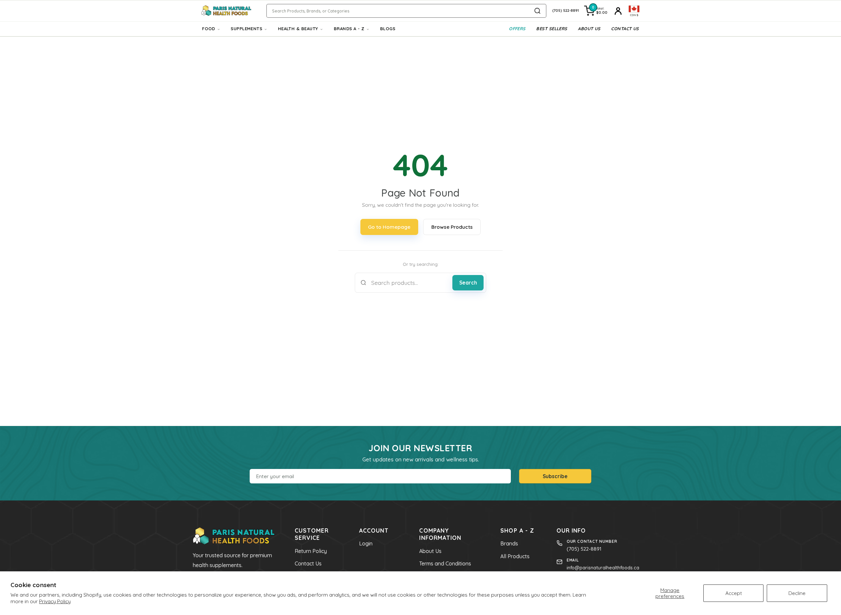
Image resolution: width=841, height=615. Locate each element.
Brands (509, 543)
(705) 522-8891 (584, 549)
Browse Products (452, 226)
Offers (517, 28)
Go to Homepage (389, 226)
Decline (797, 593)
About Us (589, 28)
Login (366, 543)
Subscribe (555, 476)
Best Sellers (551, 28)
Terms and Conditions (445, 563)
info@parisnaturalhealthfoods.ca (603, 568)
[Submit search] (537, 10)
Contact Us (625, 28)
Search (468, 282)
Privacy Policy (55, 601)
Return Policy (311, 551)
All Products (515, 556)
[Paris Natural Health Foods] (226, 11)
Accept (733, 593)
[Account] (618, 10)
